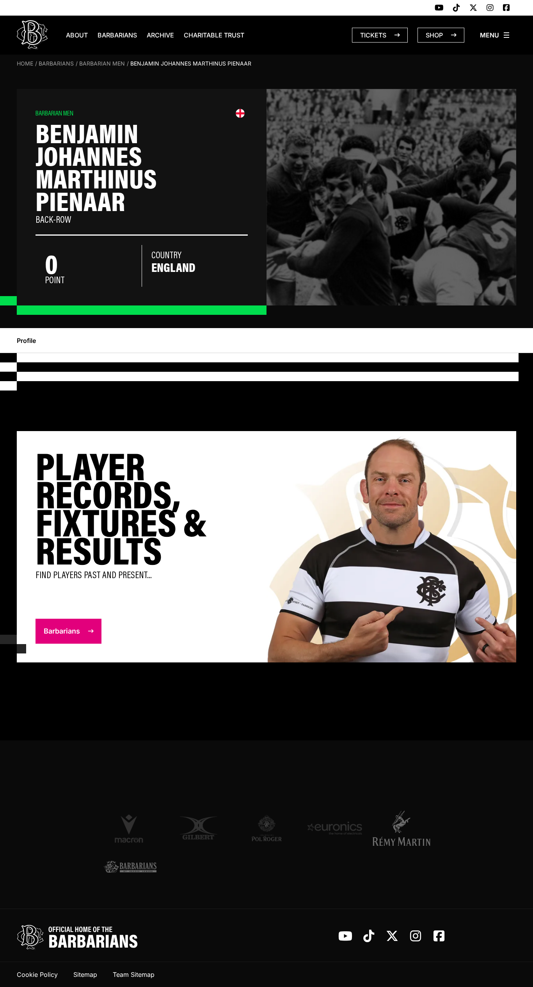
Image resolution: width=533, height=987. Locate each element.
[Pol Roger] (266, 828)
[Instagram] (490, 8)
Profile (26, 340)
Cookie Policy (37, 974)
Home (25, 63)
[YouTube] (439, 8)
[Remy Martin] (403, 828)
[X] (473, 8)
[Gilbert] (198, 828)
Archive (160, 35)
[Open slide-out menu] (495, 35)
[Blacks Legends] (130, 867)
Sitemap (85, 974)
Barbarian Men (102, 63)
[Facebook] (506, 8)
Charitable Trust (214, 35)
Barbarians (117, 35)
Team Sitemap (134, 974)
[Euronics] (334, 828)
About (77, 35)
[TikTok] (456, 8)
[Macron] (130, 828)
